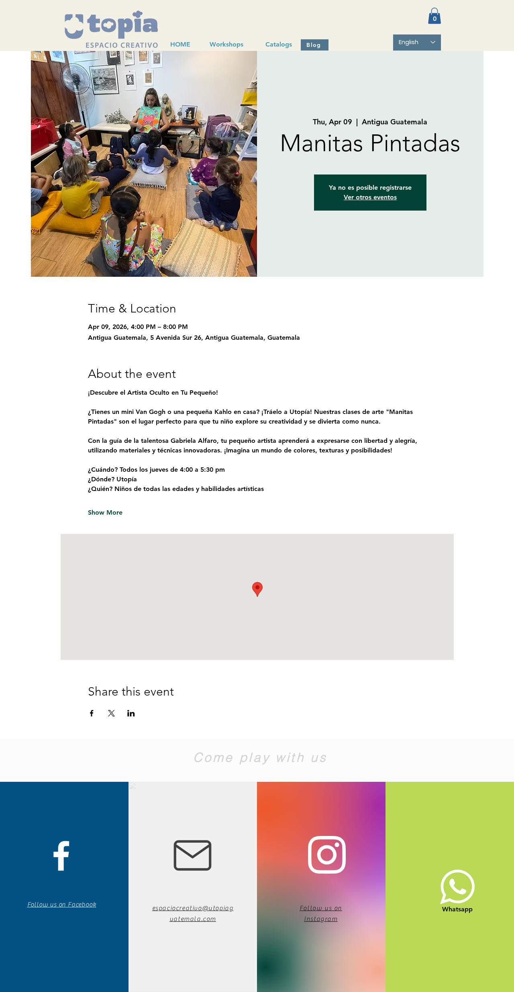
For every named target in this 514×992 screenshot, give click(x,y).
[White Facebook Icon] (61, 856)
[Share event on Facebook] (92, 713)
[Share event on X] (111, 713)
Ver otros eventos (370, 197)
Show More (105, 512)
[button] (434, 16)
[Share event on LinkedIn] (131, 713)
